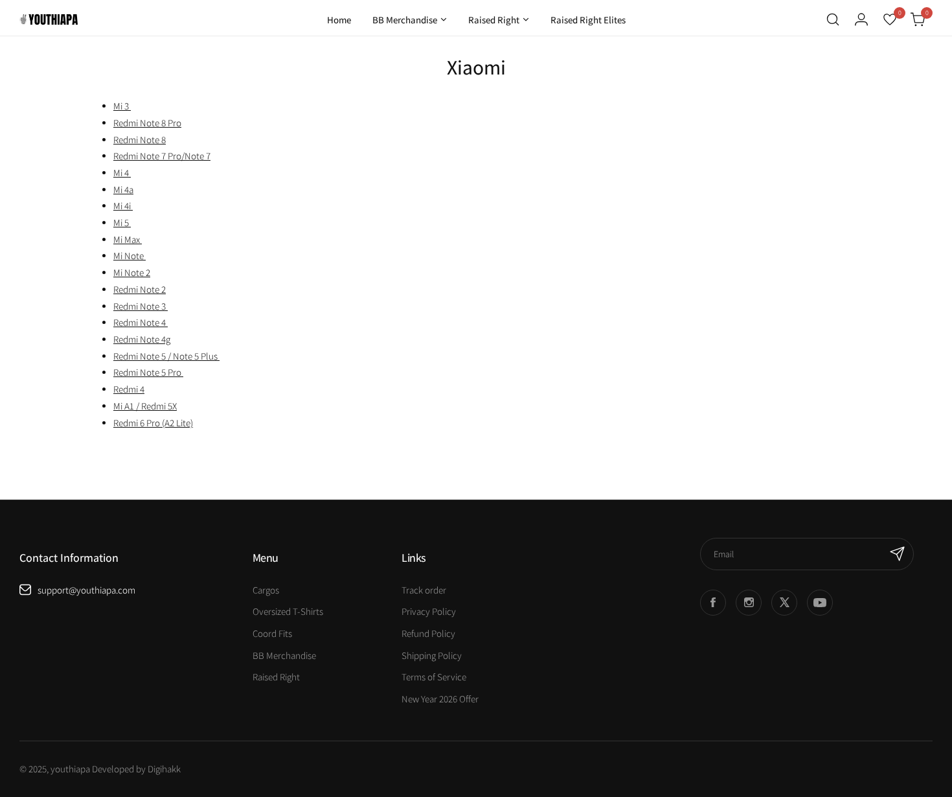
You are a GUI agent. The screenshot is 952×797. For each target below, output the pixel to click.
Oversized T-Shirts (288, 611)
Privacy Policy (429, 611)
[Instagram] (749, 603)
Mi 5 (122, 222)
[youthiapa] (48, 19)
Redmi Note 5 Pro (148, 372)
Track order (424, 590)
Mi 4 (122, 173)
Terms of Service (434, 677)
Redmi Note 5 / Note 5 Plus (166, 356)
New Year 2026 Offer (440, 699)
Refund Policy (428, 633)
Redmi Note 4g (141, 339)
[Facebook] (713, 603)
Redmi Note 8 (139, 139)
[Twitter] (784, 603)
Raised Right (276, 677)
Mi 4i (123, 206)
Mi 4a (123, 189)
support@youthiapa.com (86, 590)
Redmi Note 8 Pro (147, 123)
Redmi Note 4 (140, 322)
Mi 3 (122, 106)
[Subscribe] (897, 554)
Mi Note (129, 255)
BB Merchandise (284, 655)
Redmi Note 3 (140, 306)
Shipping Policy (432, 655)
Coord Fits (272, 633)
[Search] (833, 19)
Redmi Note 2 (139, 289)
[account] (861, 19)
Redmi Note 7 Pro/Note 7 (161, 156)
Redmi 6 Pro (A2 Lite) (153, 423)
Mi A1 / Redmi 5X (145, 406)
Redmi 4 (128, 389)
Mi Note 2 (131, 272)
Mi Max (127, 239)
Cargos (266, 590)
